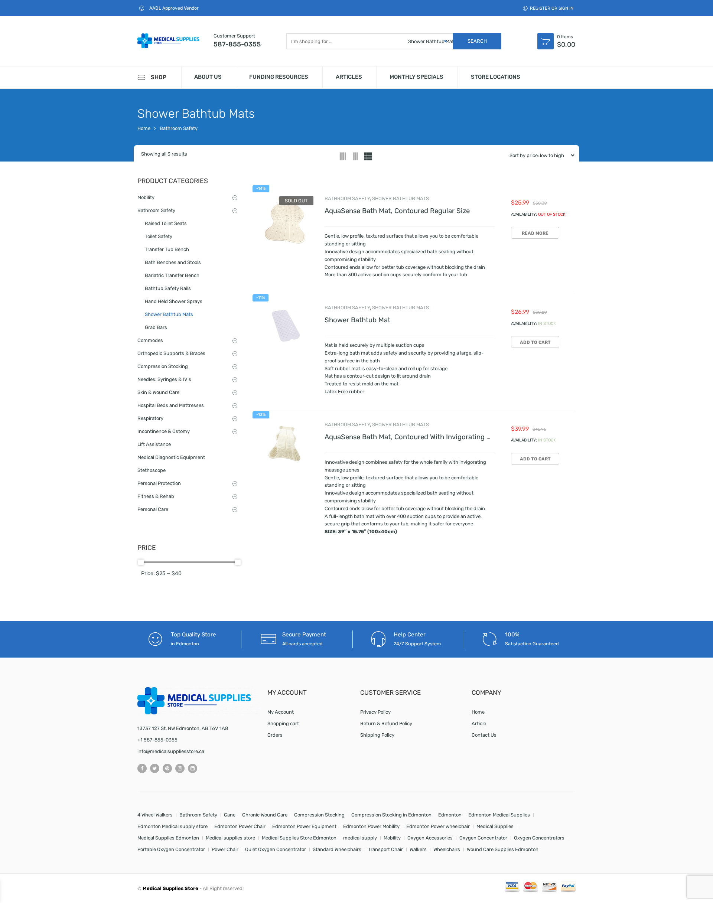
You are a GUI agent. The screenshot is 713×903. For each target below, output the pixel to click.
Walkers (418, 849)
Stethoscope (151, 470)
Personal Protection (159, 483)
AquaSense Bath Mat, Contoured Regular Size (397, 211)
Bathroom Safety (179, 128)
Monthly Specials (416, 77)
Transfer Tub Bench (167, 249)
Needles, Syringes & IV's (164, 379)
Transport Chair (385, 849)
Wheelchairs (446, 849)
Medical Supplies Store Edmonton (299, 838)
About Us (208, 77)
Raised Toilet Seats (166, 223)
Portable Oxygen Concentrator (171, 849)
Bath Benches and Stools (173, 262)
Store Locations (495, 77)
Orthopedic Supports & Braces (171, 353)
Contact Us (484, 735)
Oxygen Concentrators (539, 838)
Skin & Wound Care (158, 392)
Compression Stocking (162, 366)
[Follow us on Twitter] (154, 768)
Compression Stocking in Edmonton (391, 815)
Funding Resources (278, 77)
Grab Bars (156, 327)
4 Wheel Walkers (155, 815)
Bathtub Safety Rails (168, 288)
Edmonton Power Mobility (371, 826)
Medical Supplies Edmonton (168, 838)
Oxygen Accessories (430, 838)
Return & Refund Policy (386, 723)
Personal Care (152, 509)
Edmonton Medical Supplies (499, 815)
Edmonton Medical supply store (172, 826)
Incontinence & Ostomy (163, 431)
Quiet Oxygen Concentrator (275, 849)
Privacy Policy (375, 712)
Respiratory (150, 418)
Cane (229, 815)
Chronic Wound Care (264, 815)
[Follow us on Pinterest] (167, 768)
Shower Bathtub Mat (357, 320)
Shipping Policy (377, 735)
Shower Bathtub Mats (400, 198)
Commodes (150, 340)
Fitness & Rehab (155, 496)
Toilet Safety (158, 236)
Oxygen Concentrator (483, 838)
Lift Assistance (154, 444)
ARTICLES (349, 77)
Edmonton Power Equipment (304, 826)
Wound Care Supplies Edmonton (502, 849)
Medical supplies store (230, 838)
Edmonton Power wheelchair (438, 826)
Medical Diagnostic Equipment (171, 457)
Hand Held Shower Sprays (173, 301)
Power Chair (225, 849)
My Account (280, 712)
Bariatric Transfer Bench (172, 275)
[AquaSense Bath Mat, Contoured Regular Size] (285, 220)
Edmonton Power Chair (240, 826)
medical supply (360, 838)
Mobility (145, 197)
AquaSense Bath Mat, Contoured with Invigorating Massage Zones (430, 437)
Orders (275, 735)
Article (479, 723)
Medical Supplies (495, 826)
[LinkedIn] (192, 768)
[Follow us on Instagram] (180, 768)
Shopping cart (283, 723)
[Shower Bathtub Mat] (285, 326)
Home (143, 128)
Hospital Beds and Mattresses (170, 405)
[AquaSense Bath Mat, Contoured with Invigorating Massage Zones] (285, 443)
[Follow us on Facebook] (142, 768)
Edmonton (450, 815)
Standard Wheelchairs (337, 849)
